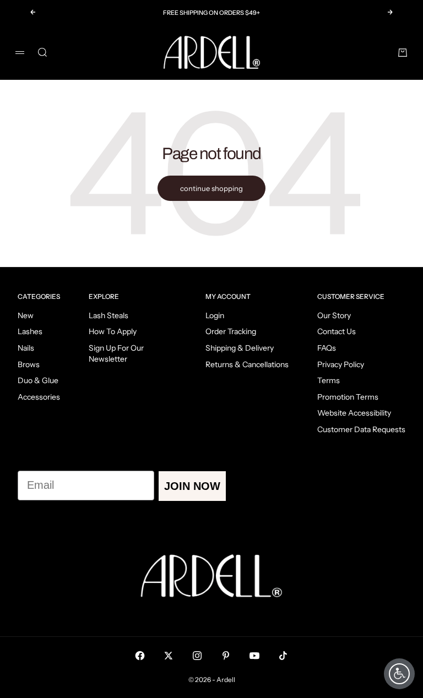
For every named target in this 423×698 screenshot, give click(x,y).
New (26, 315)
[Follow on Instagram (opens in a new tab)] (197, 655)
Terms (328, 380)
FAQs (326, 348)
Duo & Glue (38, 380)
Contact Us (336, 331)
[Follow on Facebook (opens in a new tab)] (139, 655)
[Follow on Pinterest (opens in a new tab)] (225, 655)
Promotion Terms (347, 397)
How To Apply (113, 331)
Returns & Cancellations (247, 364)
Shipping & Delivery (239, 348)
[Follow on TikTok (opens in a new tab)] (283, 655)
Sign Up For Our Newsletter (116, 353)
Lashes (30, 331)
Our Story (334, 315)
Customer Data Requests (361, 429)
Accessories (39, 397)
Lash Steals (108, 315)
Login (214, 315)
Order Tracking (230, 331)
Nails (26, 348)
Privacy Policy (340, 364)
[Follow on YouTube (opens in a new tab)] (254, 655)
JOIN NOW (192, 486)
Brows (29, 364)
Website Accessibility (354, 413)
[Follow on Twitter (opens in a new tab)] (168, 655)
